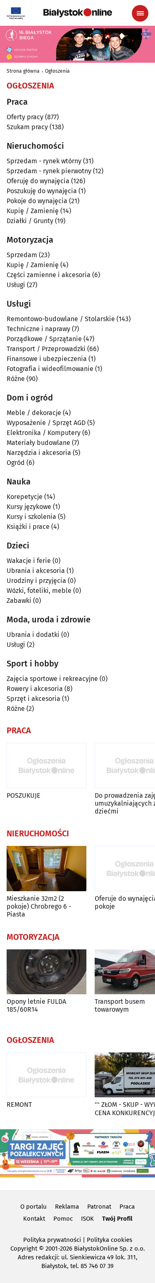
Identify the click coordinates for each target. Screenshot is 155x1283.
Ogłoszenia (57, 71)
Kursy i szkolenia (31, 517)
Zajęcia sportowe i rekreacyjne (52, 679)
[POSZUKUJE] (46, 765)
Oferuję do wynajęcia (38, 181)
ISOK (87, 1218)
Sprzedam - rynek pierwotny (49, 171)
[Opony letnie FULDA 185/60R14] (46, 972)
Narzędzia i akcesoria (39, 453)
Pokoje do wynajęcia (37, 201)
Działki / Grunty (30, 221)
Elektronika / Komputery (44, 433)
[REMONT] (46, 1075)
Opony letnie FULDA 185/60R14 (36, 1005)
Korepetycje (25, 497)
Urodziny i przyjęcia (36, 581)
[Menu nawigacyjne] (140, 13)
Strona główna (23, 71)
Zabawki (19, 601)
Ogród (16, 463)
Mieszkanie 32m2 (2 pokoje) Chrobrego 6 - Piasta (39, 906)
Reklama (67, 1206)
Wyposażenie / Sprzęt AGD (46, 423)
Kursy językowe (29, 507)
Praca (127, 1206)
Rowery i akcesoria (35, 689)
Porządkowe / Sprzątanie (44, 339)
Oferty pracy (25, 117)
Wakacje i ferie (29, 561)
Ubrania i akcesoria (36, 571)
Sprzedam (22, 255)
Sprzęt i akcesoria (33, 699)
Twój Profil (117, 1218)
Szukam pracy (27, 127)
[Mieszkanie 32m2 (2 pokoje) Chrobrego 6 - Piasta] (46, 868)
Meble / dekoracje (34, 413)
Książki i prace (28, 527)
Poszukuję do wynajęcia (42, 191)
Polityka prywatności (52, 1240)
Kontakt (34, 1218)
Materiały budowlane (38, 443)
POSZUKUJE (24, 795)
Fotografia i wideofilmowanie (50, 369)
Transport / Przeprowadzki (46, 349)
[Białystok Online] (78, 12)
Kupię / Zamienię (33, 211)
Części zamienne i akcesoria (49, 275)
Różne (16, 379)
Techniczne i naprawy (38, 329)
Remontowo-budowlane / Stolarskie (61, 319)
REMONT (19, 1104)
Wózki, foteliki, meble (39, 591)
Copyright (23, 1248)
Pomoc (63, 1218)
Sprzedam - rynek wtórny (44, 161)
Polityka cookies (109, 1240)
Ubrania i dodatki (33, 635)
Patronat (99, 1206)
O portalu (33, 1206)
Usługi (16, 285)
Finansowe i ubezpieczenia (47, 359)
